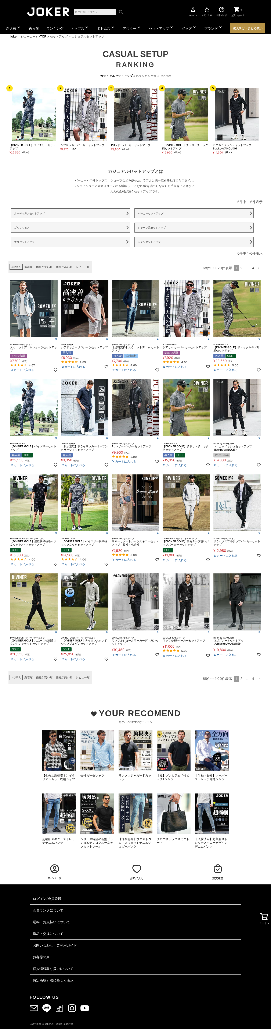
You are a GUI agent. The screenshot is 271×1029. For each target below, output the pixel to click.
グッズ (189, 28)
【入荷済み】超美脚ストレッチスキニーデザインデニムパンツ (211, 842)
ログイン (193, 11)
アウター (132, 28)
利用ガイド (221, 11)
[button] (259, 268)
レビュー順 (83, 267)
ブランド (213, 28)
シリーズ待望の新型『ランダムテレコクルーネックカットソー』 (96, 842)
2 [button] (241, 268)
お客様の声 (41, 957)
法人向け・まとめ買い (248, 28)
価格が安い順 (44, 267)
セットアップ (161, 28)
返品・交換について (48, 933)
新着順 (28, 267)
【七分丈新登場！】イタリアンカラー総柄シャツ (58, 777)
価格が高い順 (64, 267)
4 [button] (253, 268)
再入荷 (34, 28)
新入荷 (13, 28)
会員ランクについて (48, 910)
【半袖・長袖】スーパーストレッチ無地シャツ (211, 777)
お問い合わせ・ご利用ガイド (55, 945)
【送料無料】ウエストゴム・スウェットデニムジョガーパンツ (135, 842)
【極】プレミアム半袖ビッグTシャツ (173, 777)
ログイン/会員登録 (47, 899)
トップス (80, 28)
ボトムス (106, 28)
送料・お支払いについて (51, 922)
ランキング (54, 28)
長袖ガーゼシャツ (92, 775)
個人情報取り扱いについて (53, 968)
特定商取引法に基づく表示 (53, 980)
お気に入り (207, 11)
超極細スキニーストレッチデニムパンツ (58, 841)
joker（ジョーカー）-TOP (28, 36)
